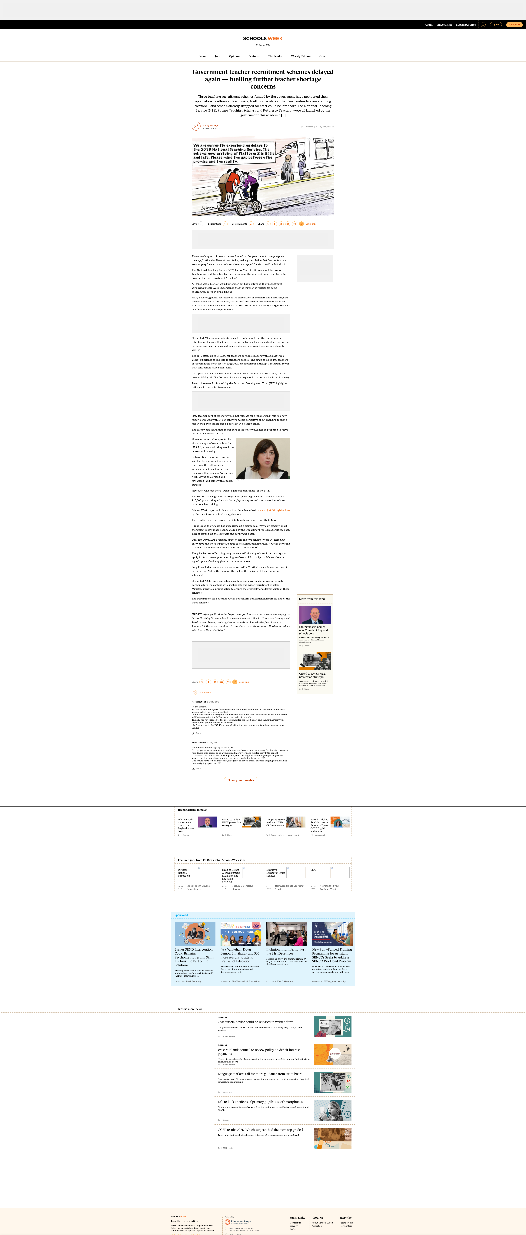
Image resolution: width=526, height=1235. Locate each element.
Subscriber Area (466, 24)
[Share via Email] (294, 223)
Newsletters (346, 1226)
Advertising (444, 24)
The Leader (275, 56)
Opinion (234, 56)
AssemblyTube (200, 702)
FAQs (292, 1229)
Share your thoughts (241, 780)
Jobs (217, 56)
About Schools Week (322, 1223)
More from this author (211, 128)
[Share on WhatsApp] (268, 223)
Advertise (317, 1226)
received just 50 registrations (273, 510)
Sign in (495, 24)
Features (253, 56)
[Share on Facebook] (274, 223)
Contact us (295, 1223)
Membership (346, 1223)
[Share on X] (281, 223)
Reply (198, 733)
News (202, 56)
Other (323, 56)
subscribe (514, 24)
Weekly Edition (301, 56)
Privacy (294, 1226)
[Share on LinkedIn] (287, 223)
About (429, 24)
